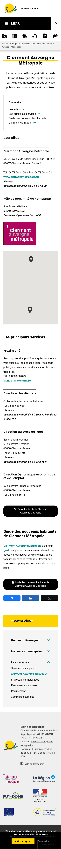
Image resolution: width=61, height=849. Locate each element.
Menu (15, 23)
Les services (20, 662)
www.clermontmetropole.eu (21, 177)
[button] (31, 259)
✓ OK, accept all (23, 841)
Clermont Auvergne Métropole (22, 546)
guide (6, 550)
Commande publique (22, 696)
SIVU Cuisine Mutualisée (25, 679)
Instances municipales (27, 651)
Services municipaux (22, 668)
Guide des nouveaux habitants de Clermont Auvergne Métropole (32, 584)
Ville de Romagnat (34, 764)
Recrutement (18, 691)
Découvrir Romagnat (25, 640)
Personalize (43, 841)
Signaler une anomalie (17, 380)
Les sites (14, 109)
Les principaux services (22, 113)
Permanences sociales (24, 685)
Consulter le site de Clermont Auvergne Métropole (32, 511)
